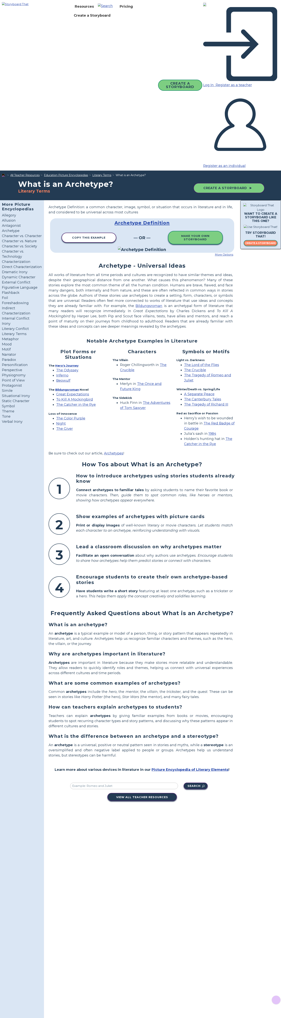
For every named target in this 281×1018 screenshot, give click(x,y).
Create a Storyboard (92, 15)
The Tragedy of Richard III (206, 404)
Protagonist (12, 385)
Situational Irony (16, 396)
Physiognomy (14, 375)
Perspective (12, 370)
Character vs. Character (22, 236)
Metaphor (10, 339)
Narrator (9, 354)
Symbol (8, 406)
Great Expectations (72, 394)
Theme (8, 411)
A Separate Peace (199, 394)
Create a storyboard (260, 243)
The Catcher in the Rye (76, 405)
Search (194, 786)
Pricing (126, 6)
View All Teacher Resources (142, 797)
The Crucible (195, 370)
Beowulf (63, 380)
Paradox (9, 360)
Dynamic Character (18, 277)
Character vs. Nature (19, 241)
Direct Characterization (22, 267)
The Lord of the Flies (201, 365)
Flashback (10, 293)
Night (61, 423)
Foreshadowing (15, 303)
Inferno (62, 375)
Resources (84, 6)
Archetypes (113, 453)
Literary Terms (101, 175)
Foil (5, 298)
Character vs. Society (19, 246)
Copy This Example (89, 237)
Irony (6, 324)
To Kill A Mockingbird (74, 399)
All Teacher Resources (25, 175)
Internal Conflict (15, 318)
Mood (7, 344)
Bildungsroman (149, 306)
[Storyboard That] (15, 4)
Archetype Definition (142, 223)
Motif (6, 349)
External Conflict (16, 282)
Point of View (13, 380)
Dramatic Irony (15, 272)
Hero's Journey (67, 365)
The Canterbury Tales (202, 399)
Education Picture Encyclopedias (66, 175)
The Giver (64, 429)
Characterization (16, 262)
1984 (212, 434)
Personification (15, 365)
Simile (7, 391)
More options (224, 254)
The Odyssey (67, 370)
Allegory (9, 215)
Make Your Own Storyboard (195, 237)
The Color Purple (70, 418)
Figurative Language (19, 287)
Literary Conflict (15, 329)
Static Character (15, 401)
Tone (6, 416)
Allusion (9, 220)
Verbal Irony (12, 422)
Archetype (10, 231)
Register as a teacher (233, 85)
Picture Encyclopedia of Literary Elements (190, 770)
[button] (107, 6)
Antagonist (11, 226)
